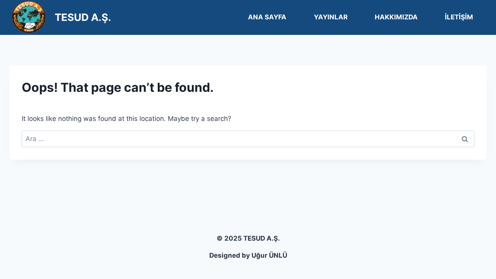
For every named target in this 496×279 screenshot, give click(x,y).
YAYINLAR (331, 17)
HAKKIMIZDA (396, 17)
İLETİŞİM (459, 17)
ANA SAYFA (267, 17)
